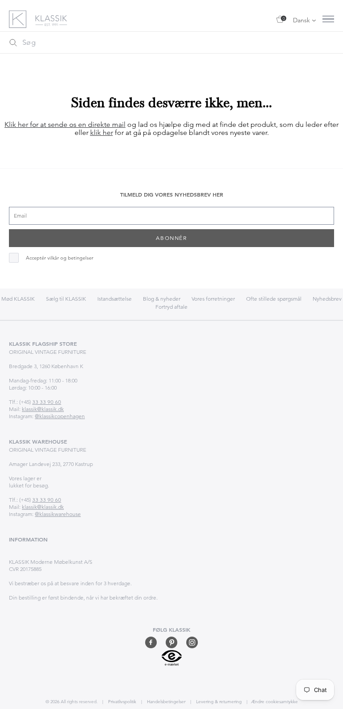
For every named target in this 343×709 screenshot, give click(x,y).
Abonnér (171, 238)
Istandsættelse (114, 298)
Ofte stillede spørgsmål (273, 298)
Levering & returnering (218, 702)
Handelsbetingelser (165, 702)
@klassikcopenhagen (60, 416)
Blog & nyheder (161, 298)
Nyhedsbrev (327, 298)
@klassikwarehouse (58, 514)
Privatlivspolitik (121, 702)
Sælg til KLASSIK (66, 298)
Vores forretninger (213, 298)
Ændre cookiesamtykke (274, 702)
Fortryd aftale (171, 306)
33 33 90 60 (46, 402)
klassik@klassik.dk (43, 409)
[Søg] (13, 42)
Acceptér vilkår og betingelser (59, 258)
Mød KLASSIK (18, 298)
